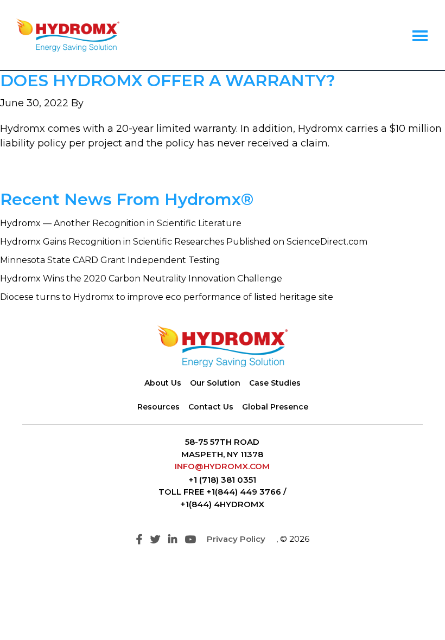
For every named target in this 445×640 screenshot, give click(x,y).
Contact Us (210, 407)
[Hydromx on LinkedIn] (172, 540)
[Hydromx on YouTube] (190, 540)
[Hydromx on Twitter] (155, 540)
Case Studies (275, 383)
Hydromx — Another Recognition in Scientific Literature (120, 223)
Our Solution (215, 383)
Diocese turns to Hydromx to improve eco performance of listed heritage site (166, 297)
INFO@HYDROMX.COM (222, 466)
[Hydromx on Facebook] (139, 540)
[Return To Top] (418, 613)
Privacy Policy (236, 539)
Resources (158, 407)
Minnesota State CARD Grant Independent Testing (110, 260)
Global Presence (275, 407)
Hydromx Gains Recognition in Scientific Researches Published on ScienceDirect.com (183, 241)
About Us (162, 383)
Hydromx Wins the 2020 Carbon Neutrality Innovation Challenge (141, 278)
